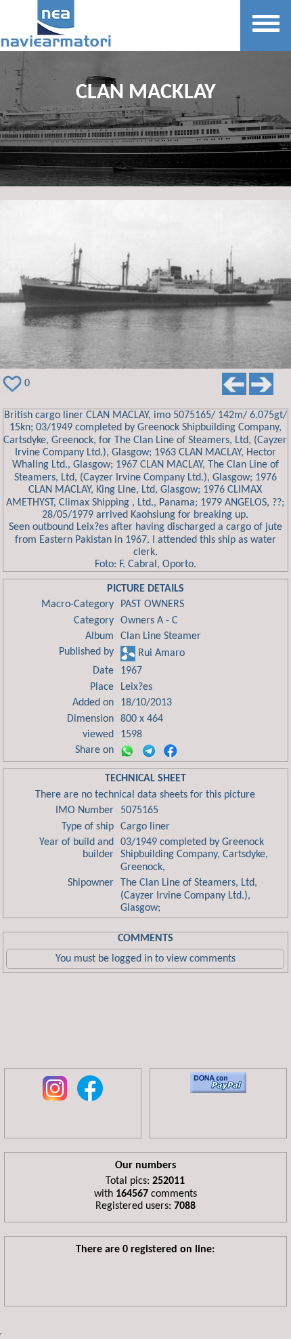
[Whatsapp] (127, 750)
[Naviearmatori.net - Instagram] (55, 1101)
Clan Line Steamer (160, 636)
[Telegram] (149, 750)
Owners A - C (149, 620)
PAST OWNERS (152, 604)
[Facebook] (170, 750)
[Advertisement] (145, 1023)
